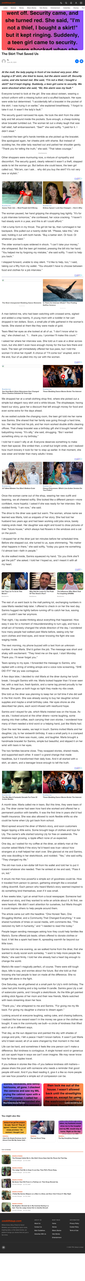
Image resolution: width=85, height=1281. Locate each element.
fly (8, 60)
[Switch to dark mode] (61, 3)
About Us (37, 1223)
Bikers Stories (31, 8)
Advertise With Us (40, 1234)
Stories (21, 8)
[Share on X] (77, 61)
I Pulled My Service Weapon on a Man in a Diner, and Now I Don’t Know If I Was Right (41, 1194)
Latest (5, 8)
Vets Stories (43, 8)
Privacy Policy (74, 1223)
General (13, 8)
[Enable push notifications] (71, 3)
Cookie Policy (74, 1227)
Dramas (76, 8)
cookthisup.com (8, 3)
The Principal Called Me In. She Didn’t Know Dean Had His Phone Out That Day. (39, 1158)
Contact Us (38, 1227)
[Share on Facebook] (81, 61)
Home (54, 1223)
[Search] (66, 3)
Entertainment (55, 8)
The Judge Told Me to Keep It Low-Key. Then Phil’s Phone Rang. (34, 1170)
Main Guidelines (39, 1230)
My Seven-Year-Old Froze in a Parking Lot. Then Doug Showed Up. (35, 1182)
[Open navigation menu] (81, 3)
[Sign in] (76, 3)
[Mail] (3, 1247)
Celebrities (66, 8)
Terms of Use (74, 1230)
